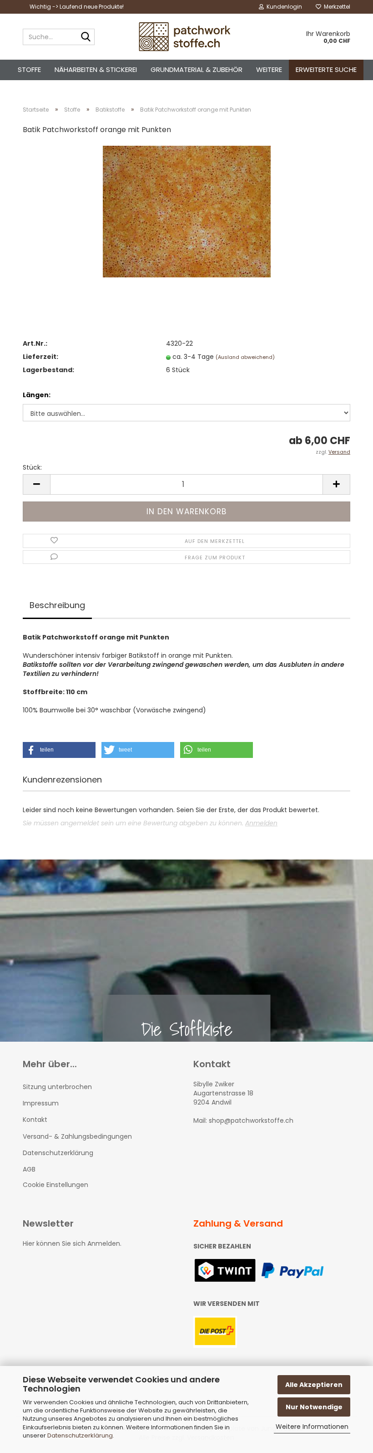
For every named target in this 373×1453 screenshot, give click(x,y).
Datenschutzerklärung (80, 1435)
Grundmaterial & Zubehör (196, 69)
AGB (29, 1169)
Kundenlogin (283, 6)
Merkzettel (335, 6)
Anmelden (261, 823)
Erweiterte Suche (326, 69)
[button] (59, 750)
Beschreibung (57, 605)
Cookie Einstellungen (55, 1184)
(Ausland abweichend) (245, 357)
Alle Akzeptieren (314, 1384)
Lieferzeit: (40, 356)
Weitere (269, 69)
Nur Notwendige (314, 1407)
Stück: (32, 467)
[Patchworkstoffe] (186, 37)
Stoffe (29, 69)
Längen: (36, 394)
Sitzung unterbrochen (57, 1086)
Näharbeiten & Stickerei (96, 69)
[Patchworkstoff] (187, 211)
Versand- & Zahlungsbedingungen (77, 1136)
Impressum (41, 1103)
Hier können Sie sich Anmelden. (72, 1243)
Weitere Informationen (312, 1426)
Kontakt (35, 1119)
